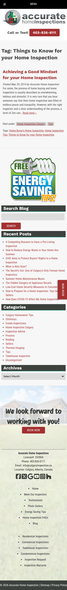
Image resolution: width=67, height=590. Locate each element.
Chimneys (11, 319)
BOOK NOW (33, 430)
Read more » (30, 113)
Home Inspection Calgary (31, 123)
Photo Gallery (35, 506)
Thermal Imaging (15, 347)
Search (11, 226)
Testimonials (35, 500)
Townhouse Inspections (35, 548)
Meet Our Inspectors (35, 494)
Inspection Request (35, 559)
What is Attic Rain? (16, 266)
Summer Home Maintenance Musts (25, 278)
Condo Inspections (16, 323)
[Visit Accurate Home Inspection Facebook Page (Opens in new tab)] (18, 478)
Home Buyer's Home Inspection (26, 130)
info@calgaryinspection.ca (37, 465)
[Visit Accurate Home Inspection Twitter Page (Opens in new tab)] (24, 478)
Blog (35, 523)
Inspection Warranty (35, 565)
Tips (50, 123)
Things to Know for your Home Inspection (31, 134)
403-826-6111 (44, 33)
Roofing (10, 339)
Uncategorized (14, 360)
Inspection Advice (15, 331)
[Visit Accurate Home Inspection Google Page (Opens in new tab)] (30, 478)
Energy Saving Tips (35, 511)
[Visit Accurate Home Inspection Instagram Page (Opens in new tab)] (42, 478)
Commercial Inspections (35, 542)
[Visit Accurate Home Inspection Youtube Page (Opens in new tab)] (36, 478)
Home (35, 488)
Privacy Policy (59, 585)
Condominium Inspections (35, 553)
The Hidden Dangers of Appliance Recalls (29, 283)
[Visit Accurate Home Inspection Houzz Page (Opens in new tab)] (48, 478)
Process (10, 335)
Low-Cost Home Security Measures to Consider (32, 287)
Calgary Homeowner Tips (19, 315)
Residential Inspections (35, 536)
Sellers (9, 343)
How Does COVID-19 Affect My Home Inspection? (33, 299)
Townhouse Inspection (18, 356)
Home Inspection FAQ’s (35, 517)
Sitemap (44, 585)
